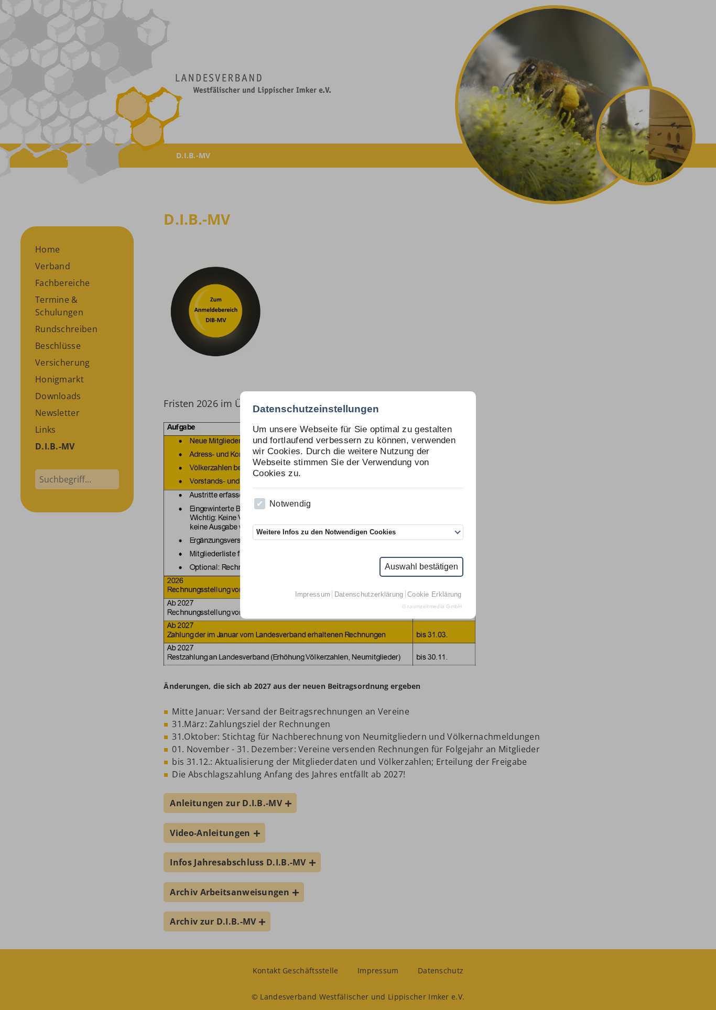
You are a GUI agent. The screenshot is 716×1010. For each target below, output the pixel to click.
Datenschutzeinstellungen (316, 409)
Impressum (313, 594)
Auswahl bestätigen (421, 566)
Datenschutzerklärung (369, 594)
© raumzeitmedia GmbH (432, 606)
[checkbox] (259, 503)
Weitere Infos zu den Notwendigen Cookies (326, 532)
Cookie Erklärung (434, 594)
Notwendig (290, 503)
